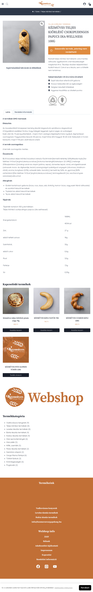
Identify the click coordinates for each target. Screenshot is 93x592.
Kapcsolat (46, 555)
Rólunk (46, 541)
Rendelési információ (46, 559)
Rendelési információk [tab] (23, 112)
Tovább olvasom (16, 375)
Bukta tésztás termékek (46, 517)
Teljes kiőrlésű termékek (59, 24)
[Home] (33, 12)
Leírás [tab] (8, 112)
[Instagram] (46, 566)
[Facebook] (38, 566)
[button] (42, 24)
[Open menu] (3, 4)
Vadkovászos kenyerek (46, 508)
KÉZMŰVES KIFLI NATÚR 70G (46, 318)
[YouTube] (55, 566)
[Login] (84, 4)
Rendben (85, 587)
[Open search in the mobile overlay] (7, 4)
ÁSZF (46, 536)
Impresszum (46, 550)
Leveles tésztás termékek (46, 513)
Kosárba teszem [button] (16, 330)
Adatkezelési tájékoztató (46, 546)
